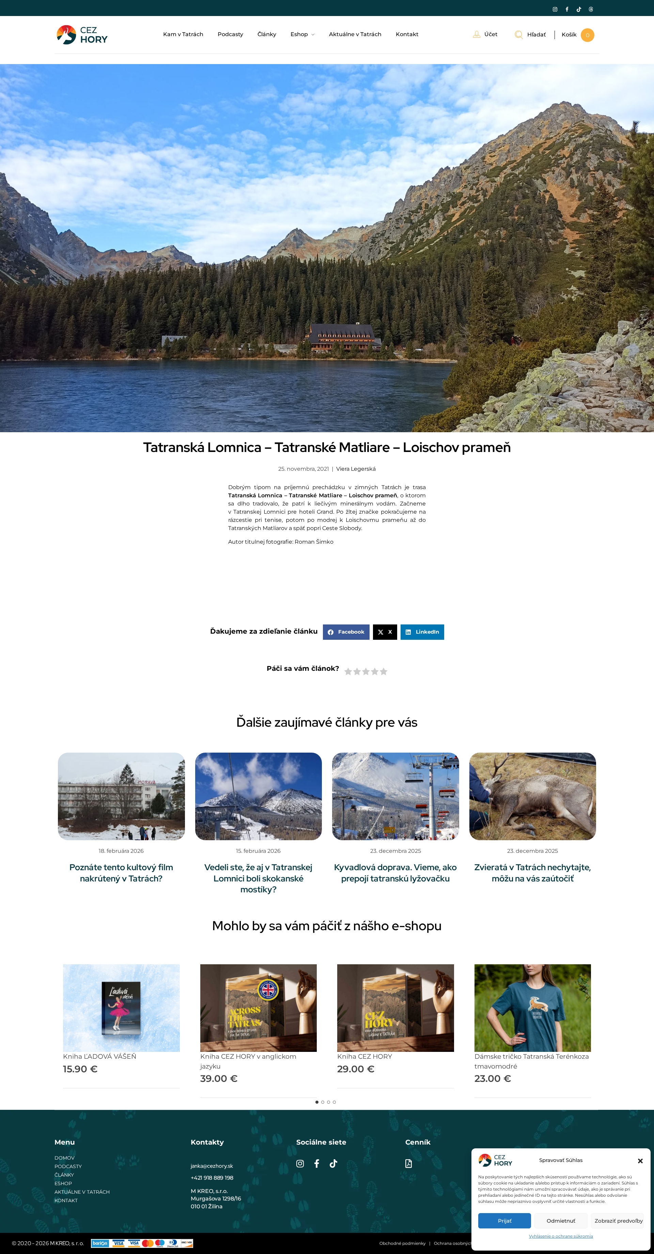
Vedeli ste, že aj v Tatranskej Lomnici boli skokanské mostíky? (258, 878)
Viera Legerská (356, 469)
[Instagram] (555, 9)
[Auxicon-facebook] (567, 9)
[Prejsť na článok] (121, 796)
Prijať (505, 1221)
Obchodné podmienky (402, 1243)
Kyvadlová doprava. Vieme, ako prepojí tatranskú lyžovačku (395, 873)
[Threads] (591, 9)
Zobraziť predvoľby (619, 1221)
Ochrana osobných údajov (461, 1243)
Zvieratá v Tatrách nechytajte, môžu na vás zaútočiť (532, 873)
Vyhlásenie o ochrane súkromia (561, 1236)
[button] (640, 1160)
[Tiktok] (579, 9)
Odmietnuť (561, 1221)
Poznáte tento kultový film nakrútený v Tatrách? (121, 873)
